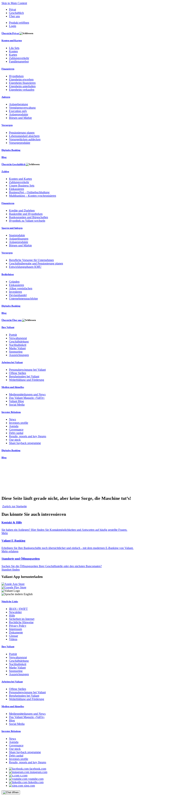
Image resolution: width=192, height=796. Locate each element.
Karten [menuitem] (13, 54)
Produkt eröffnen (19, 22)
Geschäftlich (16, 12)
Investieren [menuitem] (15, 291)
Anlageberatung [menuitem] (18, 104)
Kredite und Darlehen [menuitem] (22, 210)
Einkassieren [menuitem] (16, 189)
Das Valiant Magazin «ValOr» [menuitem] (27, 397)
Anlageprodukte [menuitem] (18, 114)
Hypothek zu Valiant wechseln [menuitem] (27, 220)
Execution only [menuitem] (18, 111)
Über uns (14, 16)
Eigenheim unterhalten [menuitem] (22, 86)
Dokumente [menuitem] (16, 632)
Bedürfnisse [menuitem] (8, 274)
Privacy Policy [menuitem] (17, 625)
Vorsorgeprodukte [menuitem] (19, 142)
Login (12, 26)
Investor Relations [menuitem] (11, 412)
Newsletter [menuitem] (15, 612)
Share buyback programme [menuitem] (25, 443)
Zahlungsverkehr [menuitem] (19, 58)
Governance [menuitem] (16, 429)
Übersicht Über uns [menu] (12, 320)
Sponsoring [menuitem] (15, 351)
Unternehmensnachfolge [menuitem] (23, 298)
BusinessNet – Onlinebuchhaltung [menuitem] (29, 192)
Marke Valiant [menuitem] (17, 348)
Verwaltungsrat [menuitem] (18, 338)
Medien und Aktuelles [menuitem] (13, 387)
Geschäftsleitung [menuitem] (19, 341)
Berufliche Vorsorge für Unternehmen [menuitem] (31, 260)
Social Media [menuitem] (17, 404)
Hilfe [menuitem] (12, 615)
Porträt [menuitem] (13, 334)
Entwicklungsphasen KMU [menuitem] (25, 266)
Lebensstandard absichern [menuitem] (24, 136)
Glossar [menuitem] (13, 635)
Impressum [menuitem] (15, 629)
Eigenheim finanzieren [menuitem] (22, 82)
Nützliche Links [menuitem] (10, 601)
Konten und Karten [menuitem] (12, 40)
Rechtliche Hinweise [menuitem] (21, 622)
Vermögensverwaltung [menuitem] (22, 107)
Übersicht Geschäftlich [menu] (14, 164)
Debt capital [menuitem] (16, 433)
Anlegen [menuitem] (6, 97)
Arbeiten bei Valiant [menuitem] (12, 362)
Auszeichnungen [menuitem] (19, 355)
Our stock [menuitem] (15, 439)
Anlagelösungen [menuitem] (18, 238)
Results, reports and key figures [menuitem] (27, 436)
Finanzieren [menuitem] (8, 68)
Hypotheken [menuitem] (16, 76)
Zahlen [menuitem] (5, 171)
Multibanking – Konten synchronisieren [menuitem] (32, 195)
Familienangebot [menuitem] (19, 61)
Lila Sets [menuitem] (14, 48)
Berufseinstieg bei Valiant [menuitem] (24, 376)
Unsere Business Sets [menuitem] (21, 185)
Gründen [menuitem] (14, 281)
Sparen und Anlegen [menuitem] (12, 228)
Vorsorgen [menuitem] (7, 125)
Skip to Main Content (14, 3)
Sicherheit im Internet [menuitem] (21, 619)
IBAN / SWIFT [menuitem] (18, 608)
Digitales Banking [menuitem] (11, 150)
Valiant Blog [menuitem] (16, 401)
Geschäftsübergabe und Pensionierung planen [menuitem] (36, 263)
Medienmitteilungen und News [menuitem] (27, 394)
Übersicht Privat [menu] (11, 33)
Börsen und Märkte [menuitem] (20, 117)
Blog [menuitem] (4, 157)
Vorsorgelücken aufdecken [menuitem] (24, 139)
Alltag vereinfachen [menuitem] (20, 288)
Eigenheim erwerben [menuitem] (21, 79)
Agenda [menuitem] (13, 426)
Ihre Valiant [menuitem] (8, 327)
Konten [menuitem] (13, 51)
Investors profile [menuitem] (18, 422)
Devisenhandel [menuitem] (18, 295)
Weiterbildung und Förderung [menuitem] (26, 379)
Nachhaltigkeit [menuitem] (17, 344)
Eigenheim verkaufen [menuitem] (21, 89)
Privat (12, 9)
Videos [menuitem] (13, 639)
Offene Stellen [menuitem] (17, 373)
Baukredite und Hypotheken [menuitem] (26, 213)
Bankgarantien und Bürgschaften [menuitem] (28, 217)
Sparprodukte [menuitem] (17, 235)
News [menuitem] (12, 419)
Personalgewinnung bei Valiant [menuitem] (27, 369)
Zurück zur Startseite (14, 506)
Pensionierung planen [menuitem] (21, 132)
